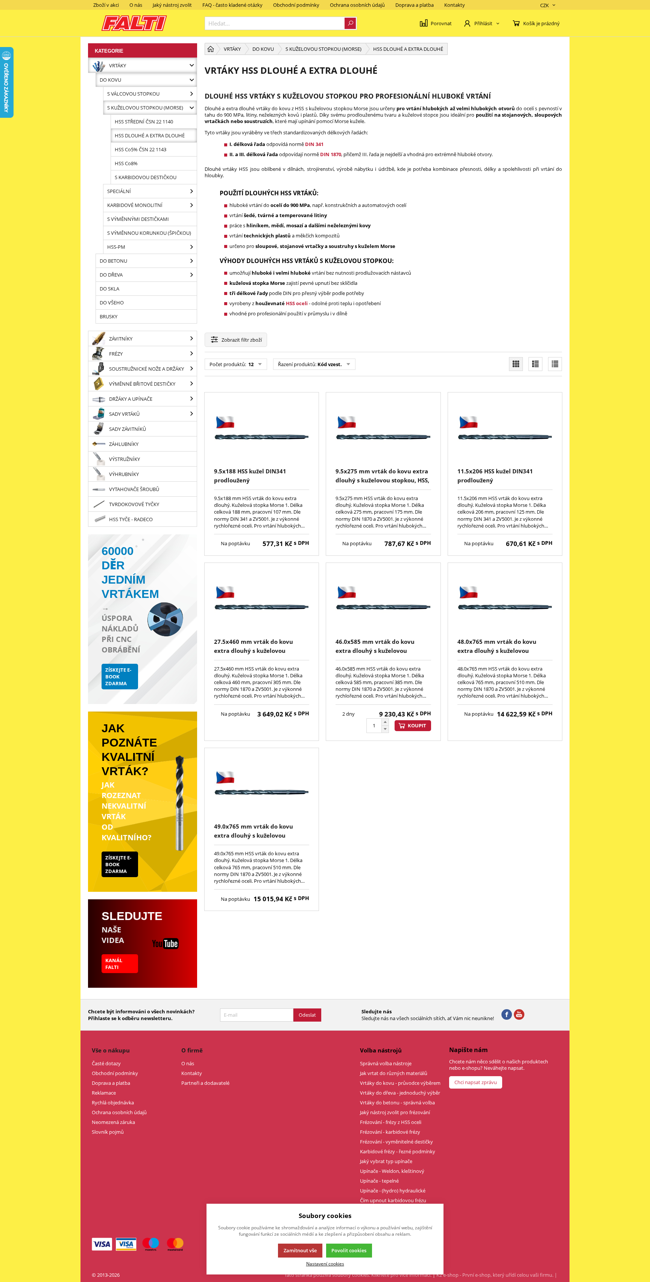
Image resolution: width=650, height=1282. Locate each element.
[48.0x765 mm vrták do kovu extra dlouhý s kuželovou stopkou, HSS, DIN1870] (505, 601)
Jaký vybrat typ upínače (386, 1161)
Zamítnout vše (300, 1250)
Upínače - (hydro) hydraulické (392, 1190)
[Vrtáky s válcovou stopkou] (191, 94)
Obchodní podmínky (296, 5)
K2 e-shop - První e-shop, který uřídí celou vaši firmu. (494, 1274)
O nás (135, 5)
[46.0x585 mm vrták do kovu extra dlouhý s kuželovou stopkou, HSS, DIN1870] (383, 601)
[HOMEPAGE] (210, 49)
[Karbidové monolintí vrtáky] (191, 205)
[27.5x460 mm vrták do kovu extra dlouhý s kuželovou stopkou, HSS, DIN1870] (261, 601)
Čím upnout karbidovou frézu (393, 1200)
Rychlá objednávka (113, 1102)
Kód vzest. (329, 364)
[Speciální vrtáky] (191, 191)
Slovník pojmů (108, 1131)
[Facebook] (506, 1015)
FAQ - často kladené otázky (232, 5)
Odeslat (307, 1014)
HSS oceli (297, 303)
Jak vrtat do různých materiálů (393, 1073)
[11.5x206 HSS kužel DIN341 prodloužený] (505, 431)
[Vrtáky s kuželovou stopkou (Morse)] (191, 107)
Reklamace (104, 1092)
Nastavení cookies (325, 1264)
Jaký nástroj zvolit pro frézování (395, 1112)
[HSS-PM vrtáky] (191, 247)
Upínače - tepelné (379, 1180)
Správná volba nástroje (386, 1063)
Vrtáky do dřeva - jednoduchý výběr (400, 1092)
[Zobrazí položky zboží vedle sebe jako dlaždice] (516, 364)
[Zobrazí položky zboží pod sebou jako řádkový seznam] (535, 364)
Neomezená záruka (113, 1122)
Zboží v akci (106, 5)
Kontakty (454, 5)
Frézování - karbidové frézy (390, 1131)
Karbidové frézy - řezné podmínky (397, 1151)
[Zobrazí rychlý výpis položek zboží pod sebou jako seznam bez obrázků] (555, 364)
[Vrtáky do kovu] (191, 80)
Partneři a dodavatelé (205, 1083)
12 (250, 364)
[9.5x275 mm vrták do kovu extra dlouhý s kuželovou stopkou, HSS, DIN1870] (383, 431)
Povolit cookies (348, 1250)
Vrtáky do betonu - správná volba (397, 1102)
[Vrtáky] (191, 65)
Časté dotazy (106, 1063)
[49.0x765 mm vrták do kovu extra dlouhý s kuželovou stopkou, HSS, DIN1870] (261, 787)
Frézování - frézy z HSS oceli (390, 1122)
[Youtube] (519, 1015)
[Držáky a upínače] (191, 398)
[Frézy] (191, 353)
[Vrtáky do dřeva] (191, 275)
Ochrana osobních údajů (357, 5)
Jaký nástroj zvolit (172, 5)
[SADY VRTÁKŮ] (191, 413)
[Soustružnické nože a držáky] (191, 368)
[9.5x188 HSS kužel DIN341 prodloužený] (261, 431)
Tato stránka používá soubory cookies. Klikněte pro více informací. (357, 1274)
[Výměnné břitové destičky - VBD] (191, 383)
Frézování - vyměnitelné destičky (396, 1141)
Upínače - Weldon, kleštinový (392, 1171)
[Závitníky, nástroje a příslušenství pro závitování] (191, 338)
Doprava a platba (414, 5)
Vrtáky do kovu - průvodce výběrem (400, 1083)
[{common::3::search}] (350, 23)
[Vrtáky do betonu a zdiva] (191, 261)
